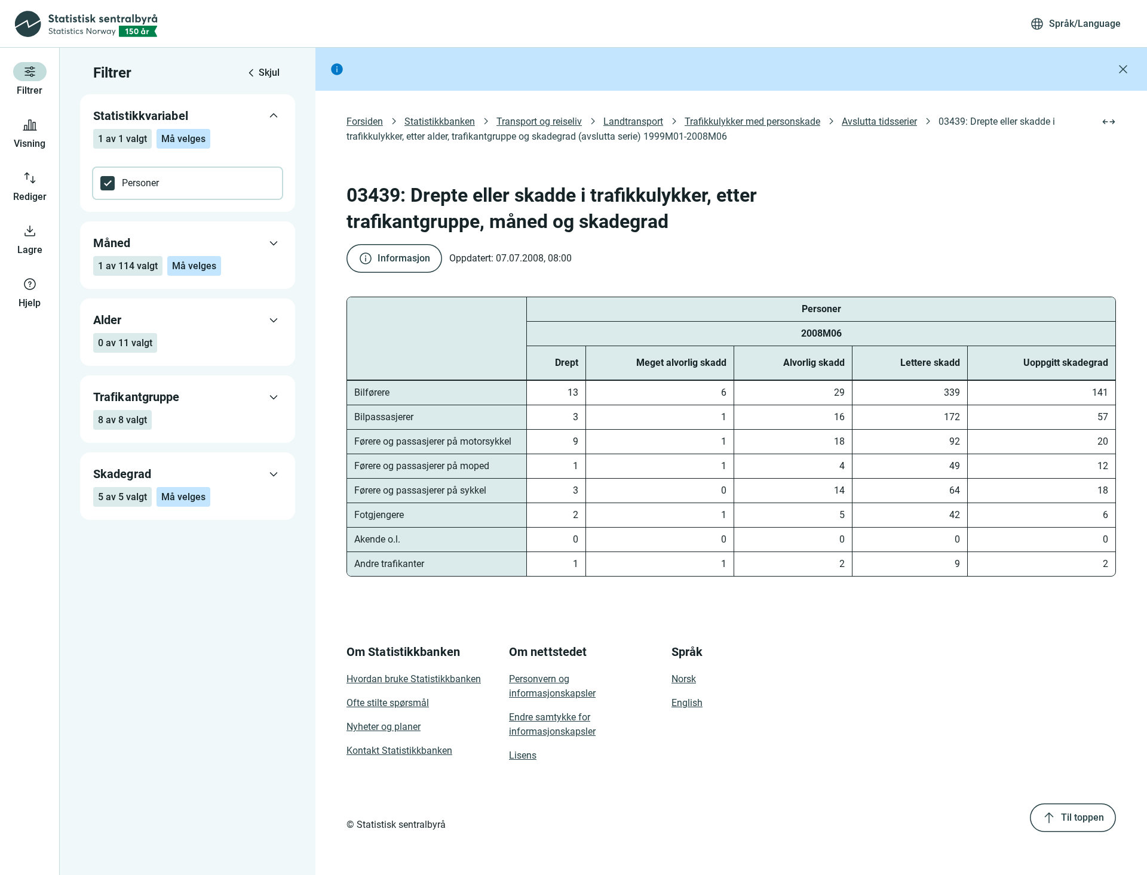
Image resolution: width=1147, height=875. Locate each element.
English (687, 702)
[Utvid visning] (1108, 121)
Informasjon (404, 258)
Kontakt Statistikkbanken (399, 750)
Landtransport (633, 121)
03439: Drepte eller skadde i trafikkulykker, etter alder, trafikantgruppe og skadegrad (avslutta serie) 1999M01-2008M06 (701, 129)
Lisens (522, 755)
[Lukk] (1123, 69)
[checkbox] (188, 183)
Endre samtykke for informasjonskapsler (552, 724)
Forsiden (364, 121)
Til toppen (1082, 817)
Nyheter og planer (383, 726)
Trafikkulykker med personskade (752, 121)
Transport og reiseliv (539, 121)
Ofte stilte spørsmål (387, 702)
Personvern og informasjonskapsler (552, 686)
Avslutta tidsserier (879, 121)
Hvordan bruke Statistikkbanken (413, 679)
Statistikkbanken (439, 121)
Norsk (683, 679)
